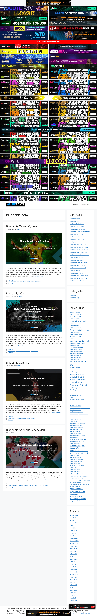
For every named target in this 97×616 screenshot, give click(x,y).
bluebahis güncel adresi (76, 390)
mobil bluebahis (74, 494)
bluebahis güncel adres (77, 388)
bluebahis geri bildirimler (86, 369)
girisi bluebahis (84, 484)
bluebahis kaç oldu (75, 408)
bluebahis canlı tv (12, 418)
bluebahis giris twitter (76, 372)
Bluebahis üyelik (76, 474)
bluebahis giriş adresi (77, 379)
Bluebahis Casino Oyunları (22, 226)
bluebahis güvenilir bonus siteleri (76, 393)
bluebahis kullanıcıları (75, 410)
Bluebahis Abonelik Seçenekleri (25, 430)
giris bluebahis (74, 484)
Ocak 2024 (73, 556)
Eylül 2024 (73, 536)
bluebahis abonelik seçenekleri (15, 485)
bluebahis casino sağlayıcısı (75, 355)
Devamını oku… (38, 276)
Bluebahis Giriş (85, 204)
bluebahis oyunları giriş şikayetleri (76, 427)
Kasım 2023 (73, 561)
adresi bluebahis (76, 312)
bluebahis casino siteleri (74, 359)
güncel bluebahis (76, 489)
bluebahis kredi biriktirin (85, 408)
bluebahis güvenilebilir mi (31, 351)
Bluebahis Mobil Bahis (76, 260)
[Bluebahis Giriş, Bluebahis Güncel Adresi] (15, 204)
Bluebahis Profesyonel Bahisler (79, 247)
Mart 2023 (73, 582)
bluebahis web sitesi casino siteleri (76, 459)
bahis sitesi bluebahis (75, 314)
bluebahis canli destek (79, 341)
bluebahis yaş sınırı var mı (75, 463)
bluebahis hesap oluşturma (75, 397)
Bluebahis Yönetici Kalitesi (78, 268)
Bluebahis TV (74, 448)
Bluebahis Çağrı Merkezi (77, 234)
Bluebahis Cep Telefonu (77, 273)
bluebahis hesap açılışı (76, 395)
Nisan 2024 (73, 548)
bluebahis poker (74, 437)
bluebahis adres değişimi (74, 318)
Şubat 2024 (73, 554)
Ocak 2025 (73, 528)
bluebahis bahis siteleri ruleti (75, 327)
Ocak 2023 (73, 587)
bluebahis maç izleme (76, 412)
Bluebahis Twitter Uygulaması (79, 262)
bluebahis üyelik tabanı (84, 476)
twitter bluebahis (76, 496)
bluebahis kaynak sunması (75, 403)
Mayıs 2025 (73, 523)
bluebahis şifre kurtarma (35, 281)
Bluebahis (75, 204)
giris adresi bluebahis (75, 482)
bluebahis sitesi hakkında (84, 441)
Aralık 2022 (73, 590)
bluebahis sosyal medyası (75, 443)
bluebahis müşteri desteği (75, 421)
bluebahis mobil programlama (75, 415)
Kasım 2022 (73, 592)
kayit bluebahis (77, 491)
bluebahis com (25, 281)
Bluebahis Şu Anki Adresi (76, 478)
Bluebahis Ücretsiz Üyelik (77, 239)
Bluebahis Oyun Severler (77, 226)
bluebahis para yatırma (76, 429)
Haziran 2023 (74, 574)
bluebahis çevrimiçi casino (75, 467)
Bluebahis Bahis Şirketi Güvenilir (79, 275)
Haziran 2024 (74, 543)
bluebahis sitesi (74, 441)
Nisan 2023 (73, 580)
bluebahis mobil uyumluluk (75, 417)
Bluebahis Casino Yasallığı (78, 244)
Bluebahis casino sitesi (78, 363)
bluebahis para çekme (75, 431)
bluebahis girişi (77, 382)
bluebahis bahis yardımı (74, 332)
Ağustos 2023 (74, 569)
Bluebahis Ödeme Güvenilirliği (79, 250)
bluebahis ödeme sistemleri (75, 469)
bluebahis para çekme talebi (77, 435)
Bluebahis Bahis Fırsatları (77, 265)
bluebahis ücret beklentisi (75, 471)
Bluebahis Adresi (75, 218)
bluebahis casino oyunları (14, 281)
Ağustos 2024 (74, 538)
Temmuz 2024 (74, 541)
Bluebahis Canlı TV (17, 362)
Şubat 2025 (73, 525)
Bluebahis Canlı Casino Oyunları (78, 347)
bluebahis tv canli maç (79, 450)
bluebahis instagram (77, 400)
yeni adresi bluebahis (78, 499)
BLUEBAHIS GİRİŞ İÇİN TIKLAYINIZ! (48, 42)
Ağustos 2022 (74, 600)
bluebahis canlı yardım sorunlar (76, 349)
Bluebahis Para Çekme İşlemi (78, 278)
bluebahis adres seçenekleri (75, 323)
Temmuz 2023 (74, 572)
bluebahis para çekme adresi (75, 433)
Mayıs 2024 (73, 546)
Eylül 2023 (73, 567)
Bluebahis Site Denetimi (77, 257)
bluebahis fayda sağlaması (75, 369)
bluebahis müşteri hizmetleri (77, 423)
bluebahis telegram (77, 446)
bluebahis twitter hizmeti (74, 455)
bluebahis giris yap (77, 374)
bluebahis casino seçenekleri (75, 357)
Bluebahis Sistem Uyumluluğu (79, 252)
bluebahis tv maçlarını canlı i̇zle (40, 485)
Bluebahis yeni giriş (77, 465)
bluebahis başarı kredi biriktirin (76, 334)
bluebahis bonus (75, 336)
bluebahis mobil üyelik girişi (75, 419)
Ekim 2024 (73, 533)
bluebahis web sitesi (30, 418)
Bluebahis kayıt (75, 406)
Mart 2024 (73, 551)
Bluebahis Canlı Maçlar (77, 281)
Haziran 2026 (74, 515)
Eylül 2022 (73, 598)
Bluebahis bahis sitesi (79, 330)
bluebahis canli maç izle (77, 343)
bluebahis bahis (74, 325)
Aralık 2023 (73, 559)
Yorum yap (10, 283)
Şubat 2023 (73, 585)
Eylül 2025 (73, 517)
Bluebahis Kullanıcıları (76, 270)
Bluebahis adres (75, 316)
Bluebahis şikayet (76, 480)
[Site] (24, 71)
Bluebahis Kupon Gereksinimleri (79, 255)
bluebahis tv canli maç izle (80, 453)
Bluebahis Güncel (20, 351)
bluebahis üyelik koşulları (74, 476)
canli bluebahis (87, 480)
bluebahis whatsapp (76, 461)
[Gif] (48, 98)
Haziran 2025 (74, 520)
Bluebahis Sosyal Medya (77, 229)
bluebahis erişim (84, 367)
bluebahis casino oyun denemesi (76, 351)
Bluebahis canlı (74, 345)
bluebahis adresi (78, 321)
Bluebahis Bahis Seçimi (77, 224)
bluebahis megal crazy (74, 414)
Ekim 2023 (73, 564)
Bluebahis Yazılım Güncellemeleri (80, 231)
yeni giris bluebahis (75, 501)
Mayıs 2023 (73, 577)
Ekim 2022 (73, 595)
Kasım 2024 (73, 530)
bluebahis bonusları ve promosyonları (77, 338)
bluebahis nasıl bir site (76, 425)
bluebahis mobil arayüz (83, 414)
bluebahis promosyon (78, 439)
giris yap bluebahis (75, 486)
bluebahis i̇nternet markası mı (75, 401)
